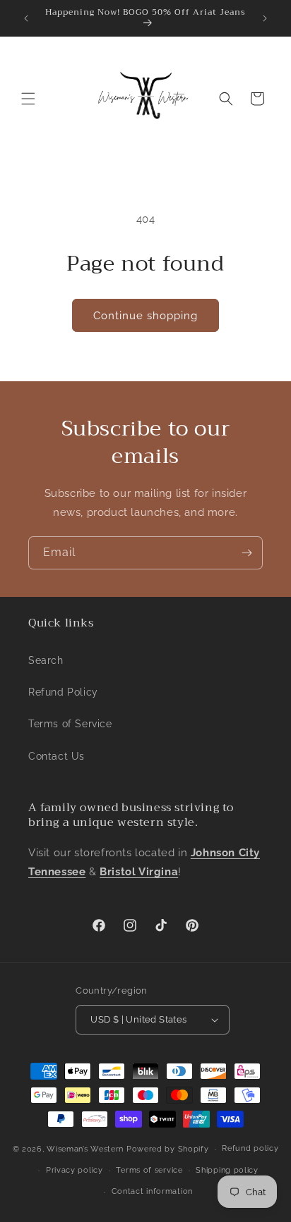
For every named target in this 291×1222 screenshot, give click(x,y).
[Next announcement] (264, 18)
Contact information (152, 1191)
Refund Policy (63, 692)
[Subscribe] (246, 552)
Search (46, 660)
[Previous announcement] (26, 18)
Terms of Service (70, 723)
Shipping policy (227, 1170)
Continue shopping (145, 315)
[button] (28, 98)
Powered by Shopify (167, 1149)
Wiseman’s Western (86, 1149)
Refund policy (250, 1148)
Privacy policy (74, 1170)
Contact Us (56, 756)
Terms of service (149, 1170)
